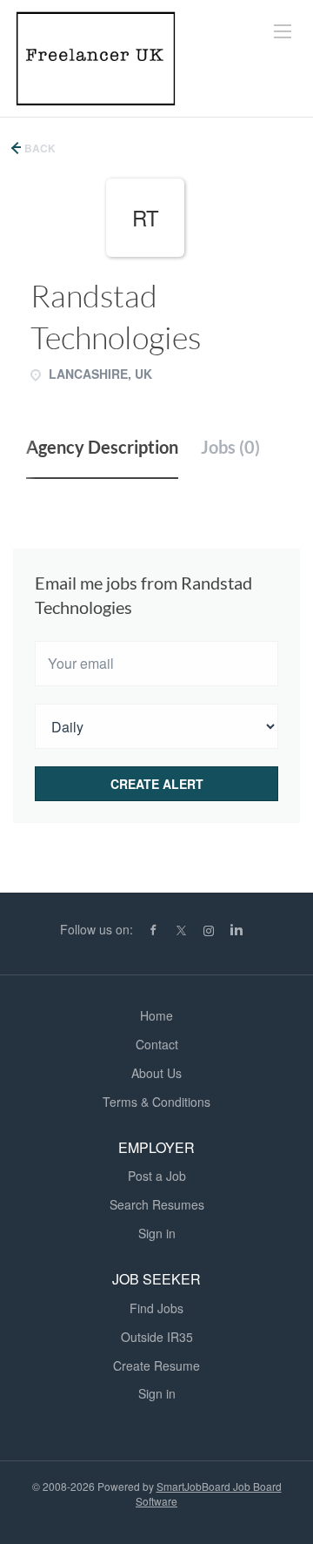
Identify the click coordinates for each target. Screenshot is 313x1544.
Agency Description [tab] (102, 446)
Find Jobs (156, 1308)
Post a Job (157, 1175)
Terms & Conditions (156, 1101)
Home (156, 1015)
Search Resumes (157, 1204)
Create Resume (156, 1365)
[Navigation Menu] (282, 31)
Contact (157, 1044)
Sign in (157, 1233)
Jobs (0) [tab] (230, 446)
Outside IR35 (157, 1336)
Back (39, 148)
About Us (156, 1073)
